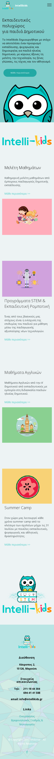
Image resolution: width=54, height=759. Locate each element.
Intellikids (21, 5)
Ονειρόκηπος (27, 716)
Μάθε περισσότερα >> (17, 193)
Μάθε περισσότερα (20, 73)
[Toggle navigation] (49, 4)
